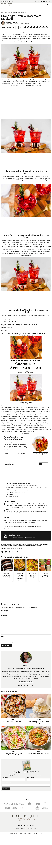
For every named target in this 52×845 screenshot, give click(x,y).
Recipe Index (7, 12)
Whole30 (29, 545)
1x (40, 464)
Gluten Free (31, 544)
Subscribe (6, 789)
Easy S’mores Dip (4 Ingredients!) (13, 721)
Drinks (18, 12)
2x (43, 464)
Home (2, 12)
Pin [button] (40, 454)
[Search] (47, 5)
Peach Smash (4, 330)
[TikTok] (46, 1)
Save (35, 454)
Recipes (15, 545)
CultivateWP (39, 833)
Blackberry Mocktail (6, 327)
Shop (35, 828)
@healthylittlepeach (18, 537)
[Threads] (49, 1)
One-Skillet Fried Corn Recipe (32, 575)
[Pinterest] (44, 1)
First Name (5, 777)
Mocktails (23, 12)
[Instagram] (35, 1)
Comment (4, 615)
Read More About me (25, 681)
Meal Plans (23, 828)
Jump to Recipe (6, 27)
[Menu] (50, 5)
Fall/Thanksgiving (23, 544)
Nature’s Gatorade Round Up (45, 575)
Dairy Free (13, 544)
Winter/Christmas (36, 545)
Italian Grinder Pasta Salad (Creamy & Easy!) (13, 754)
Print (45, 454)
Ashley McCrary (12, 22)
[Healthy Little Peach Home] (7, 5)
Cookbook (30, 828)
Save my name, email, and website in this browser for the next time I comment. (21, 642)
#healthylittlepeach (30, 537)
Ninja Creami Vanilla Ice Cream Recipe (38, 722)
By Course (13, 12)
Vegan (19, 545)
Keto (44, 544)
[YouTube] (38, 1)
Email (3, 636)
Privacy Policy (29, 833)
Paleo (11, 545)
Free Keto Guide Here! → (7, 1)
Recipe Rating (5, 610)
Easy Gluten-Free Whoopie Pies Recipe (7, 575)
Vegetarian (24, 545)
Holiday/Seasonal (39, 544)
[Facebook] (41, 1)
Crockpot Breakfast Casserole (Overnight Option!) (19, 577)
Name (3, 631)
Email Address (7, 783)
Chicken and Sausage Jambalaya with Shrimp (38, 754)
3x (46, 464)
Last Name (30, 777)
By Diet (8, 544)
